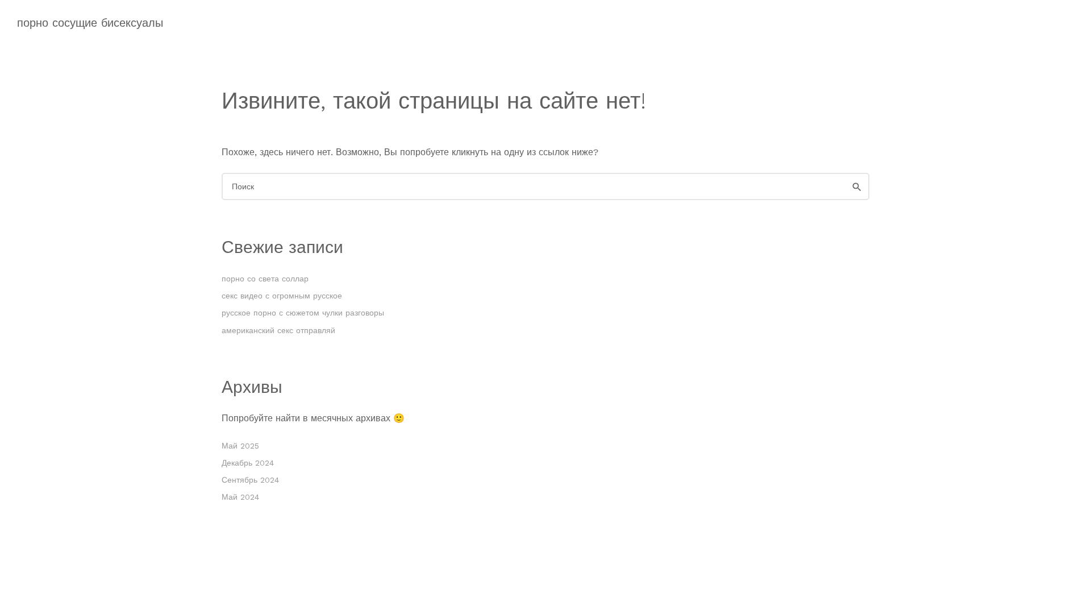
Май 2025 (240, 445)
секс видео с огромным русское (282, 295)
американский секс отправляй (278, 330)
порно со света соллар (265, 278)
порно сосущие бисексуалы (90, 23)
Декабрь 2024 (248, 462)
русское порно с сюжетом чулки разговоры (303, 312)
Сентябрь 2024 (250, 479)
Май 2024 (240, 496)
